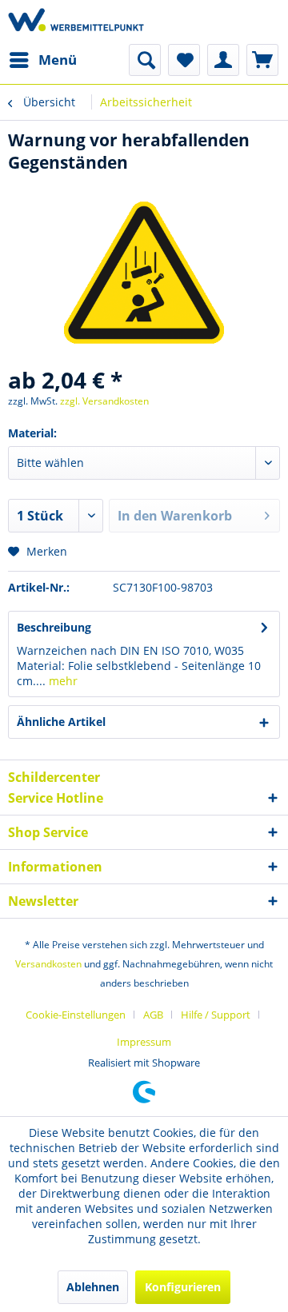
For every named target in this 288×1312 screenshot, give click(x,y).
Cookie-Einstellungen (76, 1014)
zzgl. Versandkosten (104, 401)
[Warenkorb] (262, 60)
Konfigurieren (183, 1286)
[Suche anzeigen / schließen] (145, 60)
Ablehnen (92, 1286)
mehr (62, 680)
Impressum (144, 1042)
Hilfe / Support (215, 1014)
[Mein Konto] (223, 60)
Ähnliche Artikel (61, 721)
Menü (57, 59)
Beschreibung (54, 627)
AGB (153, 1014)
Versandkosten (48, 964)
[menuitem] (42, 60)
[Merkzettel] (184, 60)
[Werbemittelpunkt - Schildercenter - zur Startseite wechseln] (76, 22)
